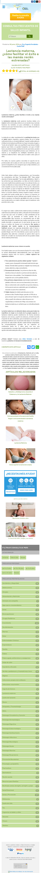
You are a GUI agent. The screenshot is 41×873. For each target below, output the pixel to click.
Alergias (5, 592)
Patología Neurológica (10, 742)
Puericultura (6, 768)
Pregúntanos (10, 492)
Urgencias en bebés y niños (11, 812)
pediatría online (15, 364)
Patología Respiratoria (10, 755)
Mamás (16, 573)
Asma (4, 610)
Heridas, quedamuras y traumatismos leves (17, 671)
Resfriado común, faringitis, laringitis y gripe (17, 786)
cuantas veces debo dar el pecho (10, 362)
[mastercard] (19, 849)
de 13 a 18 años (19, 568)
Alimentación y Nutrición (24, 353)
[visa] (11, 849)
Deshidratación (7, 627)
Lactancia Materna (20, 443)
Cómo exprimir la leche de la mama (20, 465)
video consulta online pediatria (18, 366)
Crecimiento (6, 623)
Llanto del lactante (8, 698)
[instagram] (39, 1)
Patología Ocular (8, 746)
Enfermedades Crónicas (10, 640)
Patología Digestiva (9, 724)
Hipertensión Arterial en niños (20, 518)
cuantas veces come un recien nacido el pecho (26, 360)
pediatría (8, 364)
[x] (37, 1)
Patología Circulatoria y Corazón (13, 715)
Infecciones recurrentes (10, 684)
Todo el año (26, 355)
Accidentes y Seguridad (10, 583)
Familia (4, 649)
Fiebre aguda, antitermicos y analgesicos (16, 658)
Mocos (4, 702)
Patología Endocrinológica (11, 729)
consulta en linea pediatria (10, 358)
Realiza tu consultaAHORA (20, 16)
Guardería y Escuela (9, 667)
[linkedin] (35, 1)
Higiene (5, 676)
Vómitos (5, 825)
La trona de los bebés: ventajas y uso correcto (20, 538)
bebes (36, 357)
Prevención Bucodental (10, 759)
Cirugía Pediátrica (8, 618)
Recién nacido (19, 355)
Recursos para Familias (10, 781)
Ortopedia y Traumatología (11, 706)
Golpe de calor (7, 662)
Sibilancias (6, 799)
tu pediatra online (24, 364)
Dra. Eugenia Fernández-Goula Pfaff (14, 368)
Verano (22, 557)
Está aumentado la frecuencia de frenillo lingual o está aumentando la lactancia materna (20, 418)
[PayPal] (20, 853)
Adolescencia (7, 588)
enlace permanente (33, 368)
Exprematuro (7, 645)
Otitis (4, 711)
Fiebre (4, 654)
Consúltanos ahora (26, 490)
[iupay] (28, 849)
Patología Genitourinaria (10, 733)
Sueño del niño (7, 803)
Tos (3, 808)
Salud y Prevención (9, 795)
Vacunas (5, 817)
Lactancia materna (10, 355)
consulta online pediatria (23, 358)
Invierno (5, 557)
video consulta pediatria (32, 366)
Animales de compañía (10, 601)
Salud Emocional (8, 790)
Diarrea (5, 632)
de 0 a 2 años (35, 353)
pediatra (32, 362)
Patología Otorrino (8, 750)
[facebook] (32, 1)
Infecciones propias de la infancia (13, 680)
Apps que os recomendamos (12, 605)
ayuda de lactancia (30, 357)
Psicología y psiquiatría (10, 764)
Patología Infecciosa (9, 737)
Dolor (4, 636)
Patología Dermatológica (11, 720)
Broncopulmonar (8, 614)
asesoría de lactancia (18, 357)
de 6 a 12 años (7, 573)
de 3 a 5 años (30, 568)
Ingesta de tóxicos (8, 689)
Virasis (4, 821)
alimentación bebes (8, 357)
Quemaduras (6, 773)
